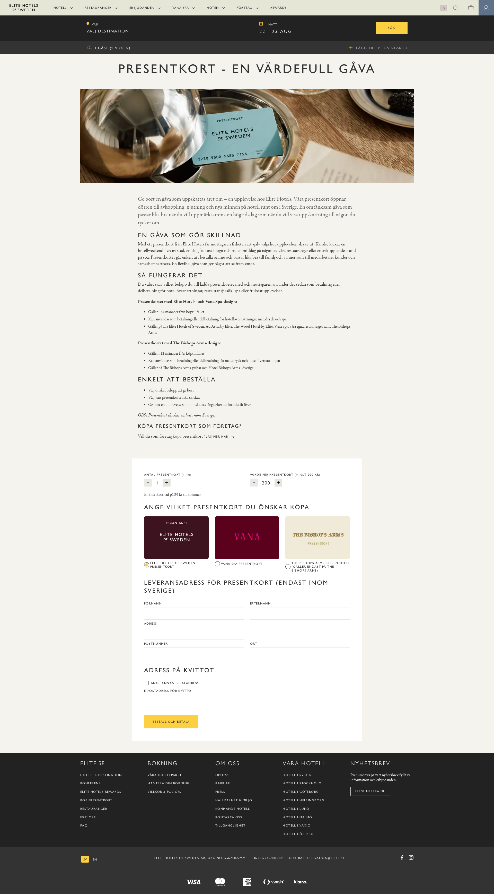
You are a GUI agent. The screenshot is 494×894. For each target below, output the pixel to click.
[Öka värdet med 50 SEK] (278, 483)
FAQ (83, 825)
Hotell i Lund (296, 809)
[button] (455, 7)
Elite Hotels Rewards (100, 792)
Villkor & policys (164, 792)
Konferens (90, 783)
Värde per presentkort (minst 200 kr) (285, 474)
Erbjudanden (142, 8)
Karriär (222, 783)
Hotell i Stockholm (302, 783)
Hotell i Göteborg (301, 792)
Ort (253, 643)
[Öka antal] (167, 483)
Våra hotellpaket (165, 775)
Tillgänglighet (230, 825)
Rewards (278, 8)
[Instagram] (411, 857)
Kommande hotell (232, 809)
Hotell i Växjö (297, 825)
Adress (150, 623)
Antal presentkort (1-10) (168, 474)
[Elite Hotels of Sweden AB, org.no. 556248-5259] (23, 8)
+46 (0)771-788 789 (267, 858)
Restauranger (98, 8)
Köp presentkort (96, 800)
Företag (245, 8)
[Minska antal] (148, 483)
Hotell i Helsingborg (303, 800)
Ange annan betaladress (175, 683)
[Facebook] (401, 857)
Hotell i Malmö (297, 817)
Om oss (222, 775)
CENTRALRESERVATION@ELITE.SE (317, 858)
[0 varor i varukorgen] (471, 7)
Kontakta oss (228, 817)
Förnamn (153, 603)
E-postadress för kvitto (167, 691)
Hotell (60, 8)
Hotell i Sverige (298, 775)
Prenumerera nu (370, 791)
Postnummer (156, 643)
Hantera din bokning (169, 783)
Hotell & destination (101, 775)
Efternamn (260, 603)
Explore (88, 817)
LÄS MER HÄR (217, 436)
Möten (213, 8)
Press (220, 792)
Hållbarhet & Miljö (233, 800)
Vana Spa (180, 8)
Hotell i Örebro (298, 834)
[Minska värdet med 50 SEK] (254, 483)
